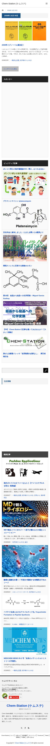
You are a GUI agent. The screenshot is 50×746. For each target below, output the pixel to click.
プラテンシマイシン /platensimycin (17, 201)
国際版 (18, 737)
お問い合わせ (30, 737)
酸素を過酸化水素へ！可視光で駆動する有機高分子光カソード (25, 581)
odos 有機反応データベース (23, 624)
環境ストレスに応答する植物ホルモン (17, 266)
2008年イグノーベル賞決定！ (13, 45)
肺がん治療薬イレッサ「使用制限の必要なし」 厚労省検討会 (24, 355)
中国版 (23, 737)
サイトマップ (32, 735)
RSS (28, 727)
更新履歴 (24, 735)
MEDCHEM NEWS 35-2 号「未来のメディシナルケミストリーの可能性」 (25, 659)
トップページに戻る (10, 69)
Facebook (40, 735)
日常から (37, 495)
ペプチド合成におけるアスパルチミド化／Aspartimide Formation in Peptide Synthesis (25, 613)
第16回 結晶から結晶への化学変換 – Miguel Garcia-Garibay (24, 297)
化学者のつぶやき (26, 60)
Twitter (47, 735)
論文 (26, 542)
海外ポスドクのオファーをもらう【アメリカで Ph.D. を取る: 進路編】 (24, 484)
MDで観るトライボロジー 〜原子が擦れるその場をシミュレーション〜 (25, 531)
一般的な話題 (15, 60)
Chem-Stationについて (7, 735)
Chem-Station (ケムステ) (25, 705)
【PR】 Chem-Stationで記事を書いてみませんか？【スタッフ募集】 (24, 330)
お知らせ (18, 735)
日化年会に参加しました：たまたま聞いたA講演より (23, 232)
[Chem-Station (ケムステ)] (14, 4)
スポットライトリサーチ (20, 592)
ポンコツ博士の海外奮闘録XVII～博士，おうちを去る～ (24, 169)
